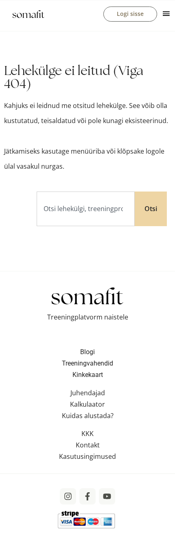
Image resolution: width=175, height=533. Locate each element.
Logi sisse (130, 14)
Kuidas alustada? (88, 415)
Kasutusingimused (87, 456)
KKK (87, 433)
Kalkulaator (87, 404)
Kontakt (88, 444)
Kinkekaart (87, 375)
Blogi (87, 352)
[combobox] (86, 209)
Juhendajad (87, 392)
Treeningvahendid (87, 363)
